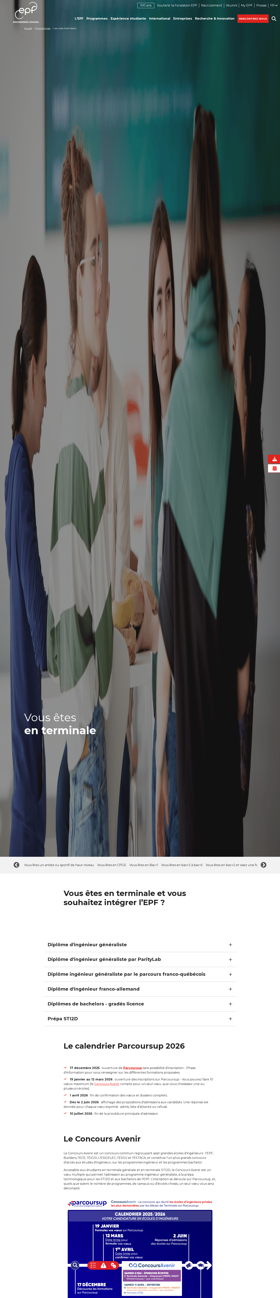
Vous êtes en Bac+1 (143, 865)
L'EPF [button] (79, 18)
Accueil (28, 28)
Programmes (42, 28)
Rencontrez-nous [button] (253, 18)
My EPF (247, 5)
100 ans (145, 5)
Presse (261, 5)
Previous (16, 865)
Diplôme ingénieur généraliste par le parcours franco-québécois (126, 974)
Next (263, 865)
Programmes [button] (97, 18)
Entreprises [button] (182, 18)
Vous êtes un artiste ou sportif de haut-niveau (59, 865)
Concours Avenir (106, 1084)
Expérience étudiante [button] (128, 18)
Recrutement (211, 5)
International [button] (159, 18)
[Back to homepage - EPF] (26, 12)
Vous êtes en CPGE (111, 865)
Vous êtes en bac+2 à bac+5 (182, 865)
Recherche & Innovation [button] (214, 18)
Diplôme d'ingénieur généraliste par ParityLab (104, 959)
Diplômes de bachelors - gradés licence (96, 1004)
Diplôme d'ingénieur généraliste (87, 944)
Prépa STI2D (63, 1018)
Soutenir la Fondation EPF (177, 5)
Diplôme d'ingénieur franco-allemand (94, 989)
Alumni (231, 5)
